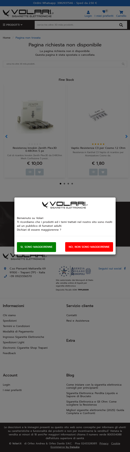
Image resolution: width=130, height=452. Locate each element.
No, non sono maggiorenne (89, 247)
